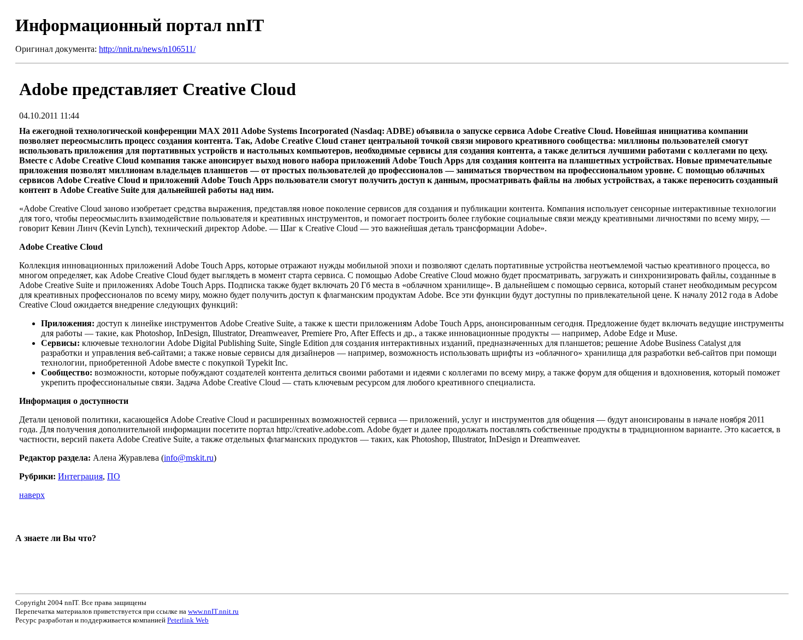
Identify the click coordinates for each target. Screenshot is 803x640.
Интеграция (80, 476)
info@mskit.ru (189, 457)
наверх (32, 495)
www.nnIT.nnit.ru (213, 611)
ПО (113, 476)
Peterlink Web (188, 620)
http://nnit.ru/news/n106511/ (147, 49)
